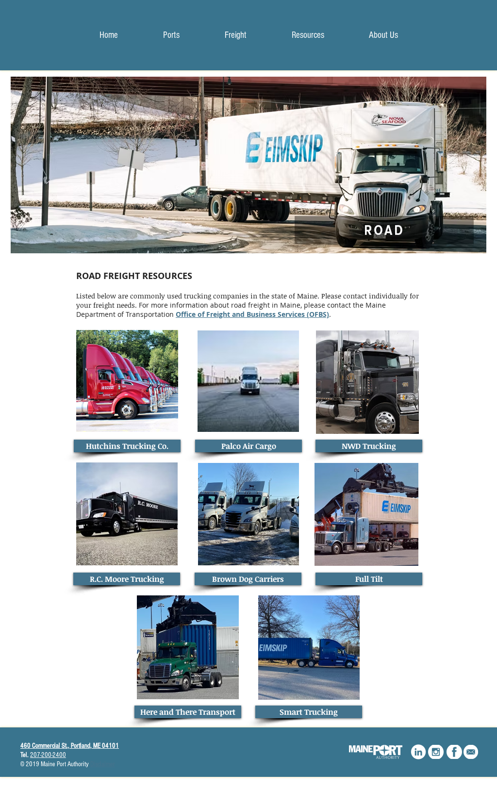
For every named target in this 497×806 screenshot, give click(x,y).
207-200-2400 (48, 755)
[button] (235, 35)
